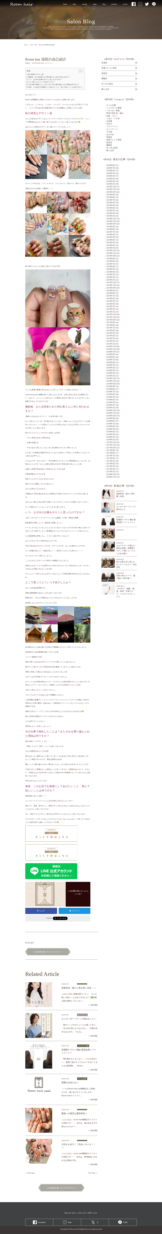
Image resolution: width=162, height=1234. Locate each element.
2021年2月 (110, 341)
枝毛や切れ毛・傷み (114, 113)
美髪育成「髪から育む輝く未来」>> (78, 988)
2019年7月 (110, 392)
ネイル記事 (111, 105)
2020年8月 (110, 357)
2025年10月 (111, 192)
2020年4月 (110, 368)
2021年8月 (110, 325)
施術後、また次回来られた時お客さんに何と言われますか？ (49, 77)
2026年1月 (110, 184)
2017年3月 (110, 466)
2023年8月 (110, 261)
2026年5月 (110, 173)
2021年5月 (110, 333)
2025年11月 (111, 189)
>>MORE (93, 1005)
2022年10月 (111, 288)
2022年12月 (111, 282)
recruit (123, 4)
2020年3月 (110, 370)
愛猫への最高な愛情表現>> (74, 1113)
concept (84, 4)
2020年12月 (111, 346)
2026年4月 (110, 176)
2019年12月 (111, 378)
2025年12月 (111, 187)
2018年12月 (111, 410)
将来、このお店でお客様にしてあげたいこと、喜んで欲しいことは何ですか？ (55, 87)
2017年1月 (110, 472)
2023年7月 (110, 264)
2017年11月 (111, 445)
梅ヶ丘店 (110, 150)
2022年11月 (111, 285)
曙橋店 (109, 145)
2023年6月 (110, 266)
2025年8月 (110, 197)
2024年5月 (110, 237)
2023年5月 (110, 269)
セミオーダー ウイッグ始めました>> (78, 1019)
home (65, 4)
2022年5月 (110, 301)
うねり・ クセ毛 (113, 118)
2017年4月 (110, 464)
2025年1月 (110, 216)
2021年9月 (110, 322)
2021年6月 (110, 330)
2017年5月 (110, 461)
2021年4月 (110, 336)
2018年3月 (110, 434)
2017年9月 (110, 450)
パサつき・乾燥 (113, 110)
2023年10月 (111, 256)
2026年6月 (110, 171)
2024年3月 (110, 242)
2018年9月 (110, 418)
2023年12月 (111, 250)
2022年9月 (110, 290)
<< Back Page (30, 1173)
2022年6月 (110, 298)
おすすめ (110, 135)
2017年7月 (110, 456)
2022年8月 (110, 293)
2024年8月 (110, 229)
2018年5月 (110, 429)
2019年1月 (110, 408)
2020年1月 (110, 376)
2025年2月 (110, 213)
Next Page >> (93, 1173)
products (114, 4)
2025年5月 (110, 205)
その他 (109, 132)
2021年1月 (110, 344)
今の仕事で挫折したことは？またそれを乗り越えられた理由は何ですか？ (53, 84)
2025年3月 (110, 210)
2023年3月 (110, 274)
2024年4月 (110, 240)
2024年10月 (111, 224)
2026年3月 (110, 179)
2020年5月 (110, 365)
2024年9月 (110, 227)
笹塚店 (109, 137)
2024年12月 (111, 219)
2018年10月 (111, 416)
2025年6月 (110, 203)
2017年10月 (111, 448)
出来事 (109, 121)
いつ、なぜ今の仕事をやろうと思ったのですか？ (45, 79)
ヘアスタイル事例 (114, 108)
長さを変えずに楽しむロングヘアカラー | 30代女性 (126, 564)
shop (74, 4)
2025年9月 (110, 195)
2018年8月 (110, 421)
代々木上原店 (112, 148)
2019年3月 (110, 402)
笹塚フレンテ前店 (114, 140)
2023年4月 (110, 272)
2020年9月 (110, 354)
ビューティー (112, 129)
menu (93, 4)
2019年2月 (110, 405)
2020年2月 (110, 373)
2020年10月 (111, 352)
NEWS (109, 124)
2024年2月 (110, 245)
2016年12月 (111, 474)
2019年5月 (110, 397)
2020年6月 (110, 362)
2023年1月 (110, 280)
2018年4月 (110, 432)
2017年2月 (110, 469)
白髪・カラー (112, 116)
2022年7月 (110, 296)
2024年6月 (110, 234)
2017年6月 (110, 458)
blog (103, 4)
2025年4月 (110, 208)
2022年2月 (110, 309)
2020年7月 (110, 360)
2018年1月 (110, 440)
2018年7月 (110, 424)
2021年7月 (110, 328)
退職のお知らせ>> (70, 1082)
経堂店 (109, 142)
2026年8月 (110, 165)
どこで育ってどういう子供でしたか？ (41, 82)
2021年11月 (111, 317)
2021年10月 (111, 320)
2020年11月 (111, 349)
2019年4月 (110, 400)
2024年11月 (111, 221)
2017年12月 (111, 442)
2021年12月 (111, 314)
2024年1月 (110, 248)
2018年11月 (111, 413)
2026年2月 (110, 181)
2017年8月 (110, 453)
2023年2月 (110, 277)
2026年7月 (110, 168)
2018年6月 (110, 426)
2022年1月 (110, 312)
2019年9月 (110, 386)
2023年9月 (110, 258)
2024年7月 (110, 232)
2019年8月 (110, 389)
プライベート (112, 126)
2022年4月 (110, 304)
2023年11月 (111, 253)
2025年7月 (110, 200)
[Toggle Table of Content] (79, 71)
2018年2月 (110, 437)
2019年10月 (111, 384)
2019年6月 (110, 394)
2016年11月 (111, 477)
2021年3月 (110, 338)
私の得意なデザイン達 (35, 74)
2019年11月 (111, 381)
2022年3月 (110, 306)
